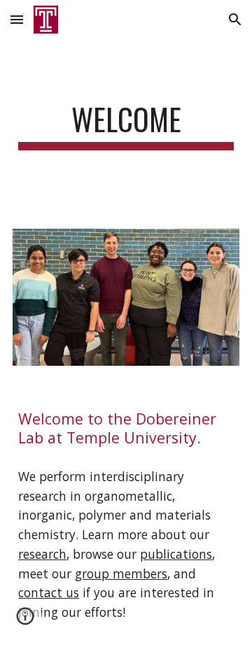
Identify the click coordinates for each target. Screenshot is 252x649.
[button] (17, 19)
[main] (126, 125)
